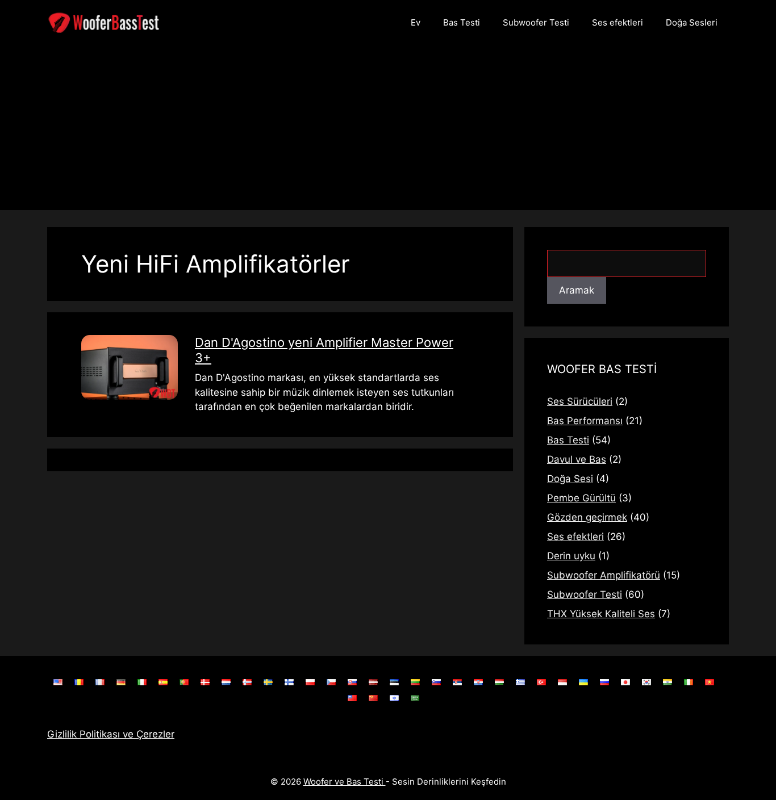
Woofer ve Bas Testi (344, 781)
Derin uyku (571, 556)
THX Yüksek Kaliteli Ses (601, 613)
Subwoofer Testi (536, 22)
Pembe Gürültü (581, 498)
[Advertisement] (388, 130)
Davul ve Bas (576, 459)
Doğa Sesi (570, 478)
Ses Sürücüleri (579, 401)
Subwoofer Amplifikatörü (603, 575)
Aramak (576, 290)
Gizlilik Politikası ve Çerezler (110, 734)
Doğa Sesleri (691, 22)
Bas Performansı (585, 420)
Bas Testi (461, 22)
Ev (415, 22)
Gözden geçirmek (587, 517)
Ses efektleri (617, 22)
